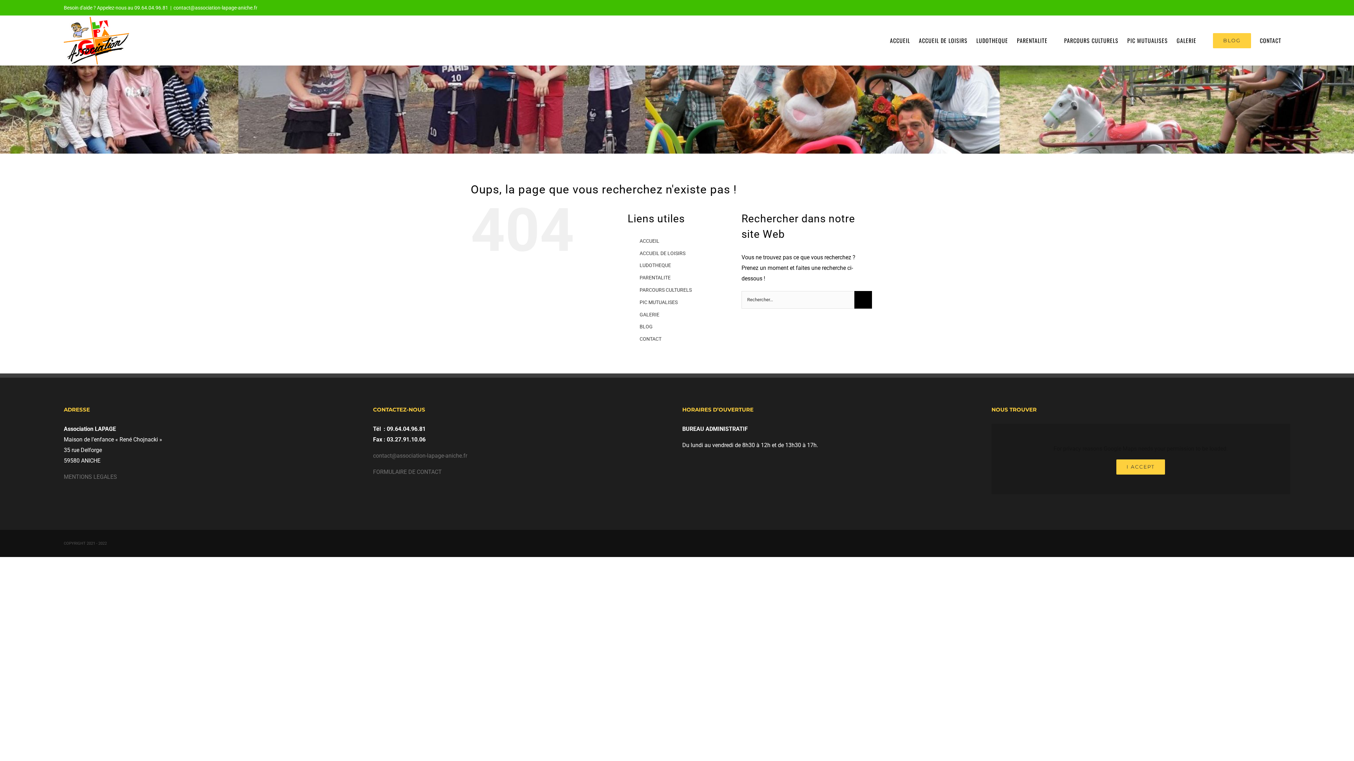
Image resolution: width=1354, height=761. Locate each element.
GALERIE (649, 314)
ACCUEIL (649, 241)
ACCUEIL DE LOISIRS (662, 253)
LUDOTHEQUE (655, 265)
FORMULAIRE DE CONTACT (407, 472)
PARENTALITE (655, 277)
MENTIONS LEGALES (90, 477)
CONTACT (650, 339)
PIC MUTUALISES (659, 302)
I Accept (1141, 467)
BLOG (646, 326)
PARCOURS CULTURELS (666, 290)
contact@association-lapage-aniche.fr (215, 8)
